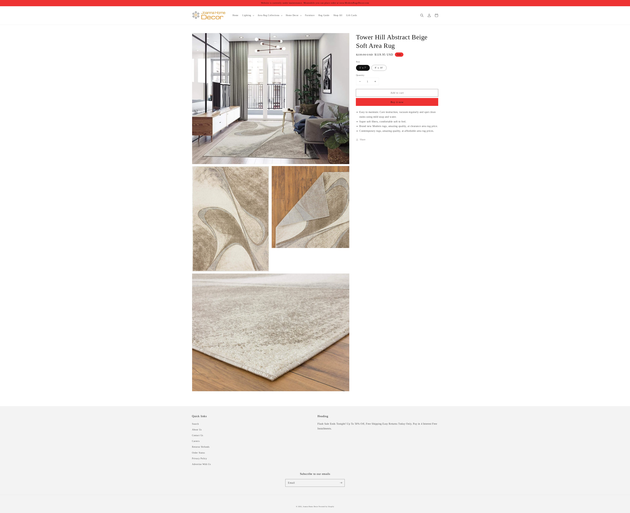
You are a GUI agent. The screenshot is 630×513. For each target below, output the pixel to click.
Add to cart (397, 92)
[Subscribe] (341, 482)
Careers (196, 441)
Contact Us (197, 435)
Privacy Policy (199, 458)
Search (195, 424)
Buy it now (397, 102)
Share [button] (363, 139)
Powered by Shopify (326, 506)
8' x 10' (379, 68)
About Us (197, 429)
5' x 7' (362, 68)
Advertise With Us (201, 464)
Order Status (198, 453)
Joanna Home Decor (310, 506)
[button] (422, 15)
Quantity (360, 75)
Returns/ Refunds (201, 447)
